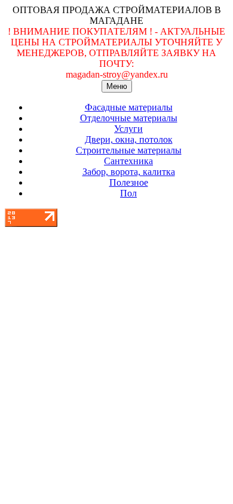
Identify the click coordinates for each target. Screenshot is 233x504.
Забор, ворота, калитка (128, 172)
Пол (128, 193)
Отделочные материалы (128, 118)
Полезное (128, 182)
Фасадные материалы (129, 107)
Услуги (128, 129)
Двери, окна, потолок (129, 139)
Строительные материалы (129, 150)
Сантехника (128, 161)
